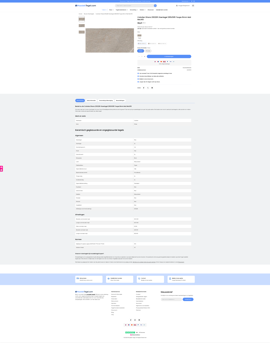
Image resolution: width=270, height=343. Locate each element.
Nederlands (185, 1)
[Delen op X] (148, 88)
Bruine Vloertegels (89, 14)
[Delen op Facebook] (143, 88)
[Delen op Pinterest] (152, 88)
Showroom (181, 262)
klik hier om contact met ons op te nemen (144, 262)
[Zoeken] (155, 5)
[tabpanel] (133, 184)
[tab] (80, 100)
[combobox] (136, 5)
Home (80, 14)
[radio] (139, 36)
